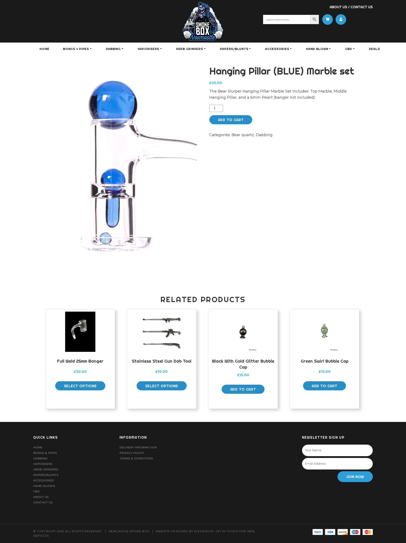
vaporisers (148, 49)
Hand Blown (317, 49)
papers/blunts (234, 49)
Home (44, 49)
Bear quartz (243, 135)
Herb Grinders (45, 469)
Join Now (355, 476)
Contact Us (362, 7)
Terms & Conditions (136, 458)
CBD (348, 49)
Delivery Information (138, 447)
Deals (374, 49)
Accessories (43, 480)
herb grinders (189, 49)
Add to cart (231, 119)
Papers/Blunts (46, 475)
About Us (338, 7)
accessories (277, 49)
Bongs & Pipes (45, 453)
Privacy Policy (131, 453)
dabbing (113, 49)
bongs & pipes (76, 49)
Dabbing (264, 135)
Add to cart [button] (243, 389)
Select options (80, 386)
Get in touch (227, 531)
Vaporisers (42, 464)
